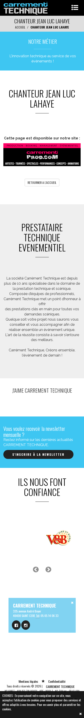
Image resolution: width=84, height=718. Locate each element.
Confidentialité (56, 681)
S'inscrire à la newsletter (38, 454)
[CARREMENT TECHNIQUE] (25, 7)
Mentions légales (28, 681)
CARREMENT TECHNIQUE (60, 686)
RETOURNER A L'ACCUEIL (42, 182)
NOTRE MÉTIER (42, 41)
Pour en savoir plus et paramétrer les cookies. (41, 706)
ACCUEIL (20, 27)
